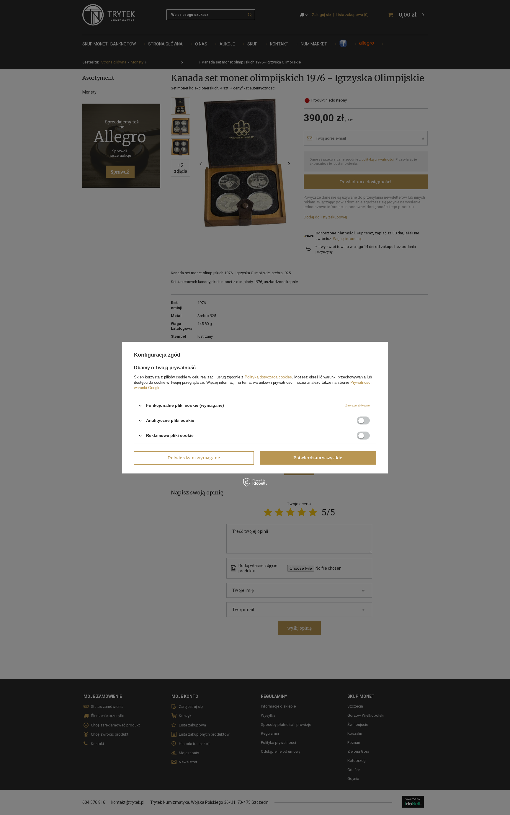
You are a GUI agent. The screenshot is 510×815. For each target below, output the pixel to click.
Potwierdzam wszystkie (317, 457)
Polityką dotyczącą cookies (268, 377)
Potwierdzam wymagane (194, 457)
